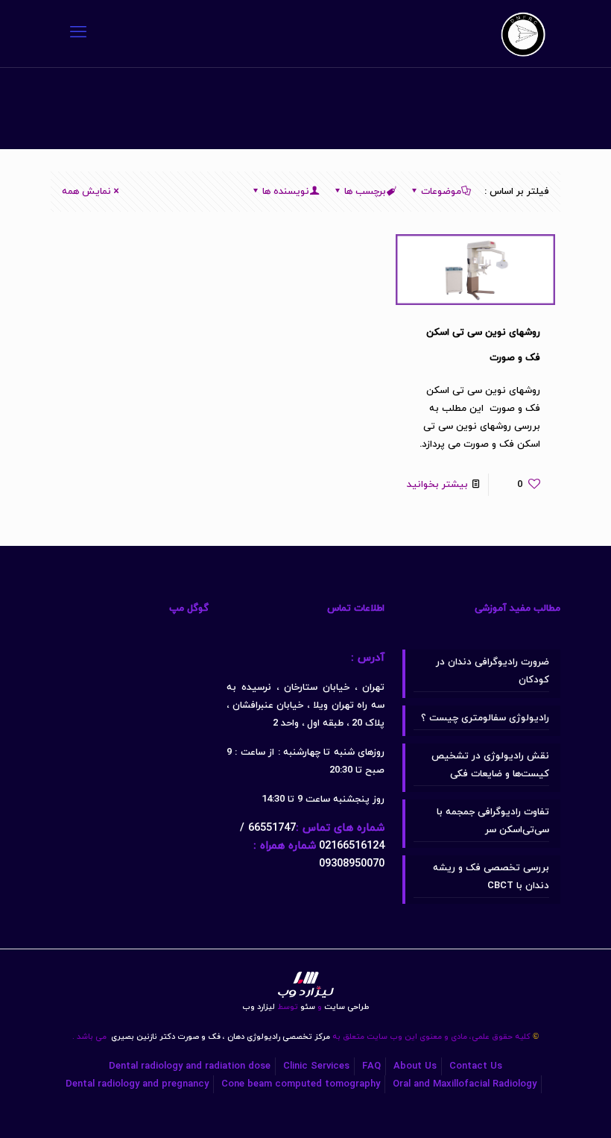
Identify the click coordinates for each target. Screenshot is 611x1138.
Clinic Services (316, 1066)
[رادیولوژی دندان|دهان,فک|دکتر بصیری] (523, 33)
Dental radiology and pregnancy (137, 1084)
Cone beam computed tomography (300, 1084)
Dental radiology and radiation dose (189, 1066)
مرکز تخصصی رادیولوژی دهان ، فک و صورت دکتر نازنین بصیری (219, 1037)
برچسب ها (365, 191)
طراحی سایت (343, 1007)
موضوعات (441, 191)
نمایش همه (86, 191)
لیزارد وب (258, 1007)
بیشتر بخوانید (437, 484)
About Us (415, 1066)
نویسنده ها (285, 191)
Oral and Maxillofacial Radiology (464, 1084)
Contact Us (475, 1066)
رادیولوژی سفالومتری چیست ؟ (485, 718)
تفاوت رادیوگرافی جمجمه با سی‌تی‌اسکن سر (493, 821)
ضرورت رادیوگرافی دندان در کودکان (492, 671)
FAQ (371, 1066)
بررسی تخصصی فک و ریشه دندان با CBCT (491, 877)
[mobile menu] (78, 33)
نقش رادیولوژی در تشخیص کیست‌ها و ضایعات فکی (490, 765)
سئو (307, 1007)
